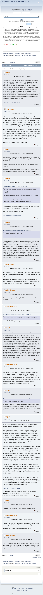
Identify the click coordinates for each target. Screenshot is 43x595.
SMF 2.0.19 (14, 588)
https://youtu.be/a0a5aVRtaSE (11, 488)
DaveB (7, 390)
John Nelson (10, 290)
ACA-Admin (17, 55)
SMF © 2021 (21, 588)
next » (39, 60)
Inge (7, 149)
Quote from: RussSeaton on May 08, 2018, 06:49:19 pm (17, 398)
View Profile (7, 74)
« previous (34, 60)
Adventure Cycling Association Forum (15, 1)
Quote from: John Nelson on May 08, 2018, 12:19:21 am (17, 314)
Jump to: (38, 567)
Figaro (7, 72)
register (30, 9)
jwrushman (9, 109)
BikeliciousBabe (11, 307)
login (25, 9)
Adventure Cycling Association (28, 587)
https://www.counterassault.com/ (12, 215)
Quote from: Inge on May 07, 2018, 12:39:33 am (15, 186)
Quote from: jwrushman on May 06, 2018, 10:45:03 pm (16, 230)
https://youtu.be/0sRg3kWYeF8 (11, 102)
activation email (26, 10)
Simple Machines (29, 588)
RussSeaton (9, 328)
